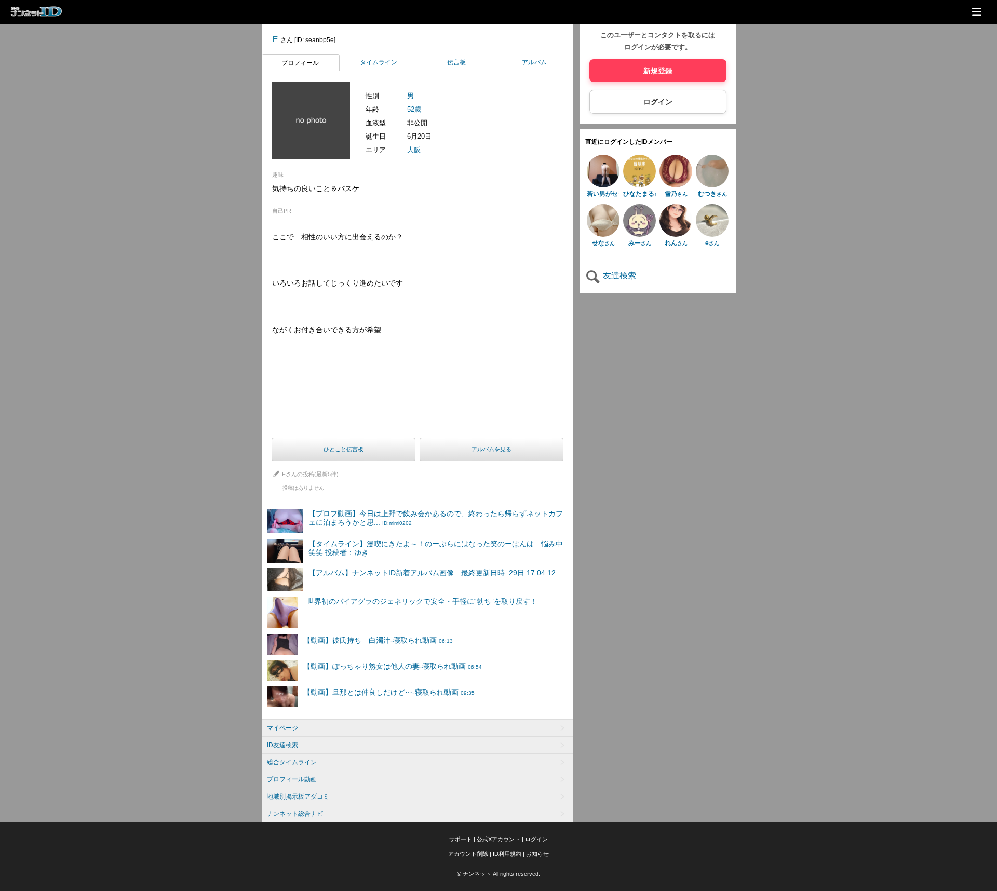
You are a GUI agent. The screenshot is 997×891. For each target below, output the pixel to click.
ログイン (657, 102)
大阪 (414, 150)
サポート (460, 839)
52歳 (414, 109)
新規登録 (657, 71)
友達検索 (618, 276)
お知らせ (537, 854)
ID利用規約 (507, 854)
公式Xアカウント (498, 839)
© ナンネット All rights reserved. (498, 874)
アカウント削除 (468, 854)
